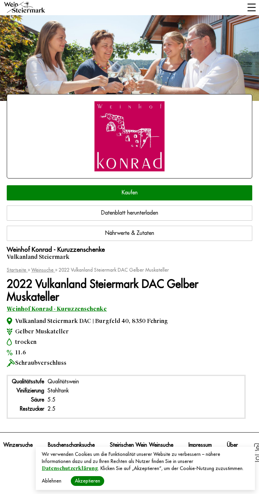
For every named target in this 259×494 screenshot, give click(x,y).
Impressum (200, 445)
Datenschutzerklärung (70, 468)
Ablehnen (51, 480)
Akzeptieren (87, 480)
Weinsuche (43, 270)
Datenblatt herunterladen (129, 213)
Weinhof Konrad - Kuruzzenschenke (57, 308)
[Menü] (251, 8)
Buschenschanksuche (71, 445)
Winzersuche (18, 445)
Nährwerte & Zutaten (129, 233)
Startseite (17, 270)
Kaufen (130, 192)
